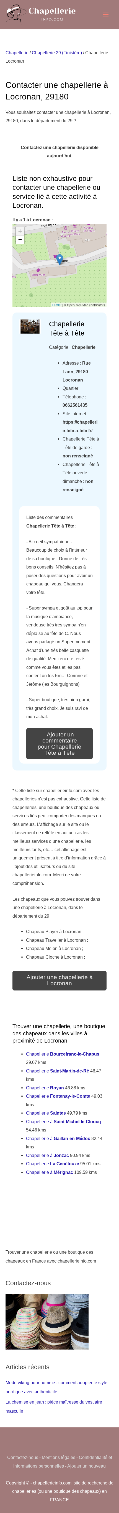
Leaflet (56, 305)
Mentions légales (58, 1457)
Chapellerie (17, 52)
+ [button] (20, 231)
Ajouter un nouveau (86, 1465)
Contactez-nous (22, 1457)
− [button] (20, 239)
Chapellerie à (63, 1121)
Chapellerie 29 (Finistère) (57, 52)
